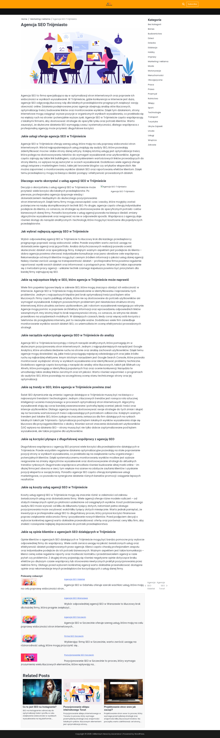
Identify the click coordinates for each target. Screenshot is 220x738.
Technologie (154, 112)
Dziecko (152, 42)
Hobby (151, 52)
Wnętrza (152, 140)
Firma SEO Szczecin (74, 636)
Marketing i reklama (158, 61)
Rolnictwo (153, 98)
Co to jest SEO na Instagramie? (39, 706)
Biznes (151, 29)
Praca (151, 84)
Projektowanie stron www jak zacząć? (120, 708)
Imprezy (152, 56)
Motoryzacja (154, 70)
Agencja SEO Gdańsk (74, 579)
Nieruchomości (155, 75)
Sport (151, 107)
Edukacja (152, 47)
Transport (153, 117)
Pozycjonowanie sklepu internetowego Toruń (76, 708)
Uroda (151, 130)
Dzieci (151, 38)
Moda (151, 66)
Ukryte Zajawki (155, 126)
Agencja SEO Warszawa (76, 598)
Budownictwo (155, 33)
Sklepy (151, 103)
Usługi (151, 135)
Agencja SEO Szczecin (75, 617)
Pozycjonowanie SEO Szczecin (79, 655)
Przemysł (152, 93)
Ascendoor (116, 734)
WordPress (139, 734)
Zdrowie (152, 144)
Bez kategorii (154, 24)
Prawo (151, 89)
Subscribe (192, 4)
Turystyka (153, 121)
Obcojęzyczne (155, 79)
